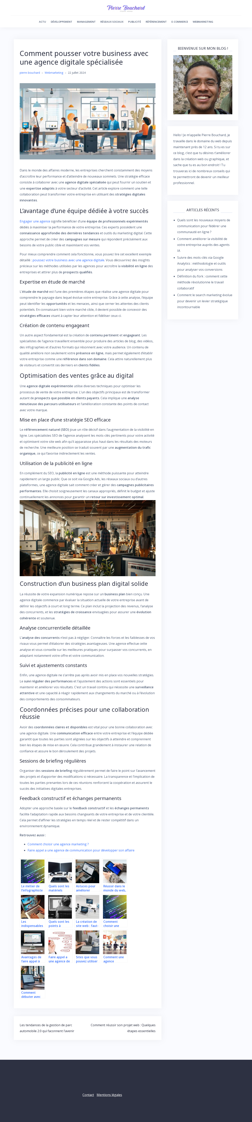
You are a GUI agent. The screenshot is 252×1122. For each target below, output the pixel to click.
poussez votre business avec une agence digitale (68, 260)
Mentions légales (109, 1095)
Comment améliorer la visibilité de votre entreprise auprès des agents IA (203, 245)
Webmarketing (203, 21)
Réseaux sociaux (111, 21)
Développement (61, 21)
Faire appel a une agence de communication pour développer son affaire (81, 850)
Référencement (156, 21)
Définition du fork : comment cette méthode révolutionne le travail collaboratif (202, 282)
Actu (42, 21)
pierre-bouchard (30, 72)
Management (86, 21)
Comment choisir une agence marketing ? (58, 844)
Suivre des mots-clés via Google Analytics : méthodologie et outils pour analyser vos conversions (201, 263)
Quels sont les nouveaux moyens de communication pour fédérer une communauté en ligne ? (203, 226)
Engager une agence (35, 221)
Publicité (134, 21)
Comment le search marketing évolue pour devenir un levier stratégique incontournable (204, 301)
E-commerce (179, 21)
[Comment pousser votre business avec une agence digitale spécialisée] (88, 121)
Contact (88, 1095)
